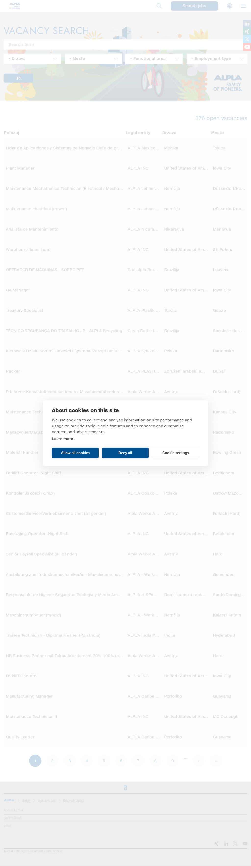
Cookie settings (175, 453)
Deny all (125, 453)
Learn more (62, 438)
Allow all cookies (75, 453)
